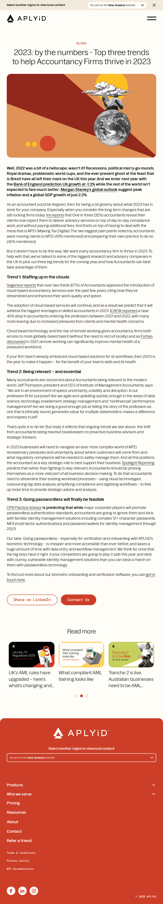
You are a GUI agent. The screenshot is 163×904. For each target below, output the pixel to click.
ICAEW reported (123, 310)
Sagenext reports (21, 285)
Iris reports (55, 215)
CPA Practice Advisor (24, 507)
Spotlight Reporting (138, 462)
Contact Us (78, 599)
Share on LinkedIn (32, 599)
